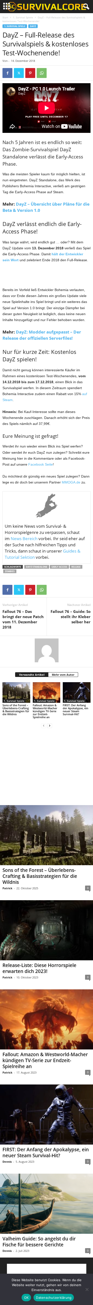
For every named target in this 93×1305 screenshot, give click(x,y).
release (76, 566)
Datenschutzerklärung (53, 1298)
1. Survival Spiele (23, 17)
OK (26, 1298)
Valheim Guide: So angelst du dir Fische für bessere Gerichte (39, 1241)
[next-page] (49, 725)
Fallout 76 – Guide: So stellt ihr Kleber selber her (71, 616)
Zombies (10, 571)
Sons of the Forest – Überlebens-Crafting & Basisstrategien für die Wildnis (15, 709)
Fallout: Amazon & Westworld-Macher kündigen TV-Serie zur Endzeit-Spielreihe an (45, 711)
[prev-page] (43, 725)
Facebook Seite (40, 464)
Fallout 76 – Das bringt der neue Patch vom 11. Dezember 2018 (23, 619)
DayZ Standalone (36, 566)
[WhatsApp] (42, 73)
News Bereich (24, 538)
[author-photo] (46, 650)
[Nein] (86, 1289)
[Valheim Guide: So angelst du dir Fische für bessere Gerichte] (46, 1204)
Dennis (7, 1161)
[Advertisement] (46, 275)
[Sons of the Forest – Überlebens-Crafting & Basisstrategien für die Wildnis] (16, 692)
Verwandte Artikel (31, 674)
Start (5, 17)
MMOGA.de (71, 482)
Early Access (59, 566)
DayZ (33, 26)
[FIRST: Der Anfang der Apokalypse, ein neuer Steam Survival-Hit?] (77, 692)
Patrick (7, 888)
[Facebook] (7, 73)
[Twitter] (19, 73)
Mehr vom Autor (63, 674)
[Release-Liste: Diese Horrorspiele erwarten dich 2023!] (46, 930)
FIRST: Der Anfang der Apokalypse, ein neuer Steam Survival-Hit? (75, 709)
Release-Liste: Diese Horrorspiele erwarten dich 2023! (39, 968)
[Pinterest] (30, 73)
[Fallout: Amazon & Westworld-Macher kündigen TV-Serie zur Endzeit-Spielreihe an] (47, 692)
